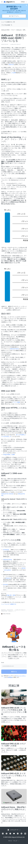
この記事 (13, 72)
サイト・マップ (12, 841)
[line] (25, 833)
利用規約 (10, 677)
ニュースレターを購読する (8, 604)
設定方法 (11, 64)
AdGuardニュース (12, 611)
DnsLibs (5, 584)
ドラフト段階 (16, 402)
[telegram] (18, 833)
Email (2, 662)
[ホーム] (9, 2)
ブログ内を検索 (5, 25)
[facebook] (6, 833)
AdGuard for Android (7, 494)
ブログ (13, 30)
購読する (14, 672)
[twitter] (10, 833)
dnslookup (6, 549)
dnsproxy (8, 578)
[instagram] (3, 833)
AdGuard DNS (5, 30)
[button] (26, 5)
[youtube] (14, 833)
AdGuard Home (14, 348)
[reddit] (21, 833)
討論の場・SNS (10, 595)
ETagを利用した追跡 (9, 454)
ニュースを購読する (6, 22)
